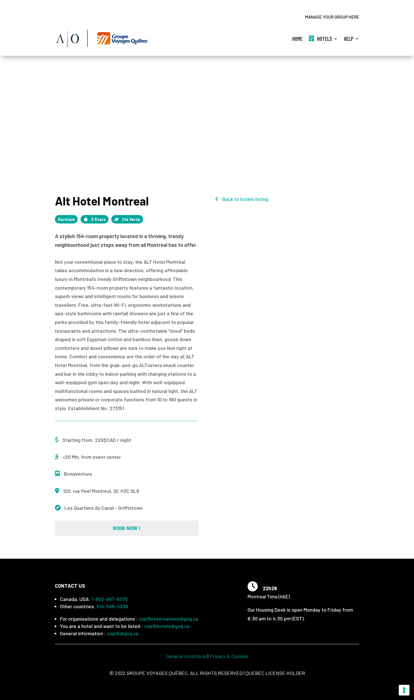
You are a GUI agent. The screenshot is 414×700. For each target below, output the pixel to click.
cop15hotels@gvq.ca (167, 626)
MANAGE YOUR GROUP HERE (332, 17)
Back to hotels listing (244, 199)
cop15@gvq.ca (123, 633)
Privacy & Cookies (229, 656)
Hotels (324, 38)
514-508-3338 (112, 606)
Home (297, 38)
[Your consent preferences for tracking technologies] (404, 690)
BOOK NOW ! (127, 528)
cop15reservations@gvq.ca (168, 619)
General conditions (186, 656)
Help (348, 38)
